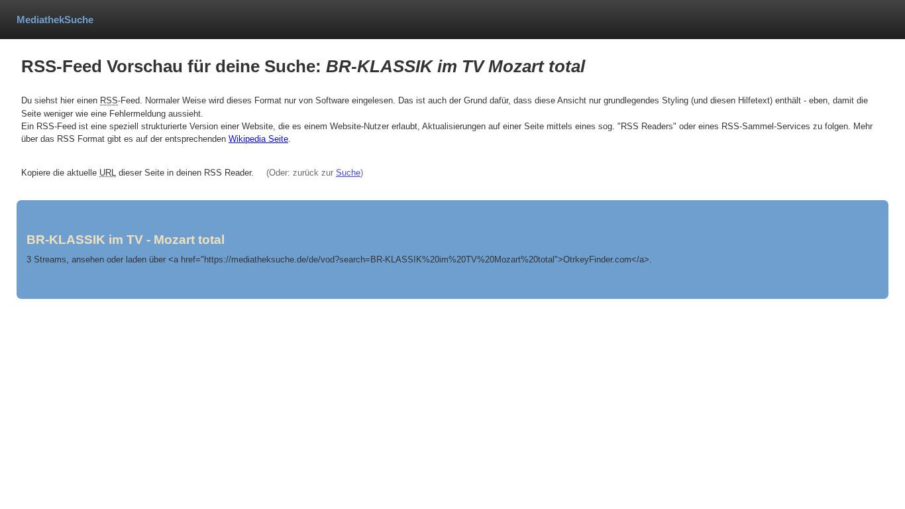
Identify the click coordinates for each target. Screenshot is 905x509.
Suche (348, 173)
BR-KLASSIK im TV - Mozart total (126, 240)
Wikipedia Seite (258, 139)
